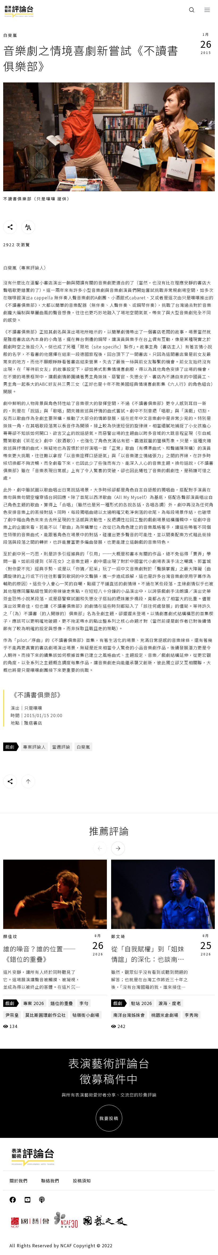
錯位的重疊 (62, 1003)
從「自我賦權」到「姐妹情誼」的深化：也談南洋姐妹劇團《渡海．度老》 (147, 959)
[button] (100, 848)
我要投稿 (109, 1118)
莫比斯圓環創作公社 (45, 1015)
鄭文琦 (118, 936)
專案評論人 (34, 747)
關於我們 (19, 1180)
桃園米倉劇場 (164, 1015)
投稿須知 (82, 1180)
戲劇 (9, 747)
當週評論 (61, 747)
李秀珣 (191, 1015)
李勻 (84, 1003)
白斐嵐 (10, 35)
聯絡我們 (50, 1180)
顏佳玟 (10, 936)
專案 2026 (33, 1003)
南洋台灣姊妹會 (129, 1015)
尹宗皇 (12, 1015)
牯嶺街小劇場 (85, 1015)
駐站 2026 (141, 1003)
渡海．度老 (169, 1003)
